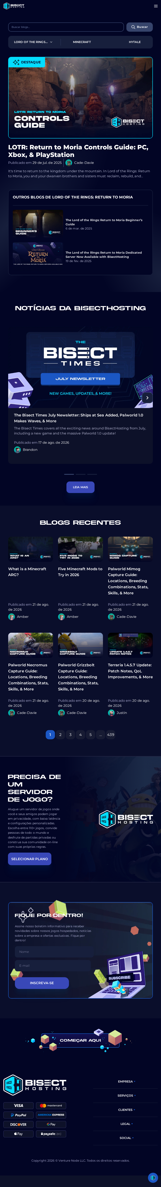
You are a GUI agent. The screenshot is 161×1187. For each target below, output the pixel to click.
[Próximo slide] (147, 397)
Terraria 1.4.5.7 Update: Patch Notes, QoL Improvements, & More (130, 671)
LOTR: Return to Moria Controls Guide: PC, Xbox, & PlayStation (78, 151)
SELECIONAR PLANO (29, 859)
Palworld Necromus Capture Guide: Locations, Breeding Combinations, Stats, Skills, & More (28, 677)
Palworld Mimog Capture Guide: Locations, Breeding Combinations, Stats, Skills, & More (128, 581)
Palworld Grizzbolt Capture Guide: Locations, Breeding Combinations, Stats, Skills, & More (78, 677)
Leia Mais (80, 487)
